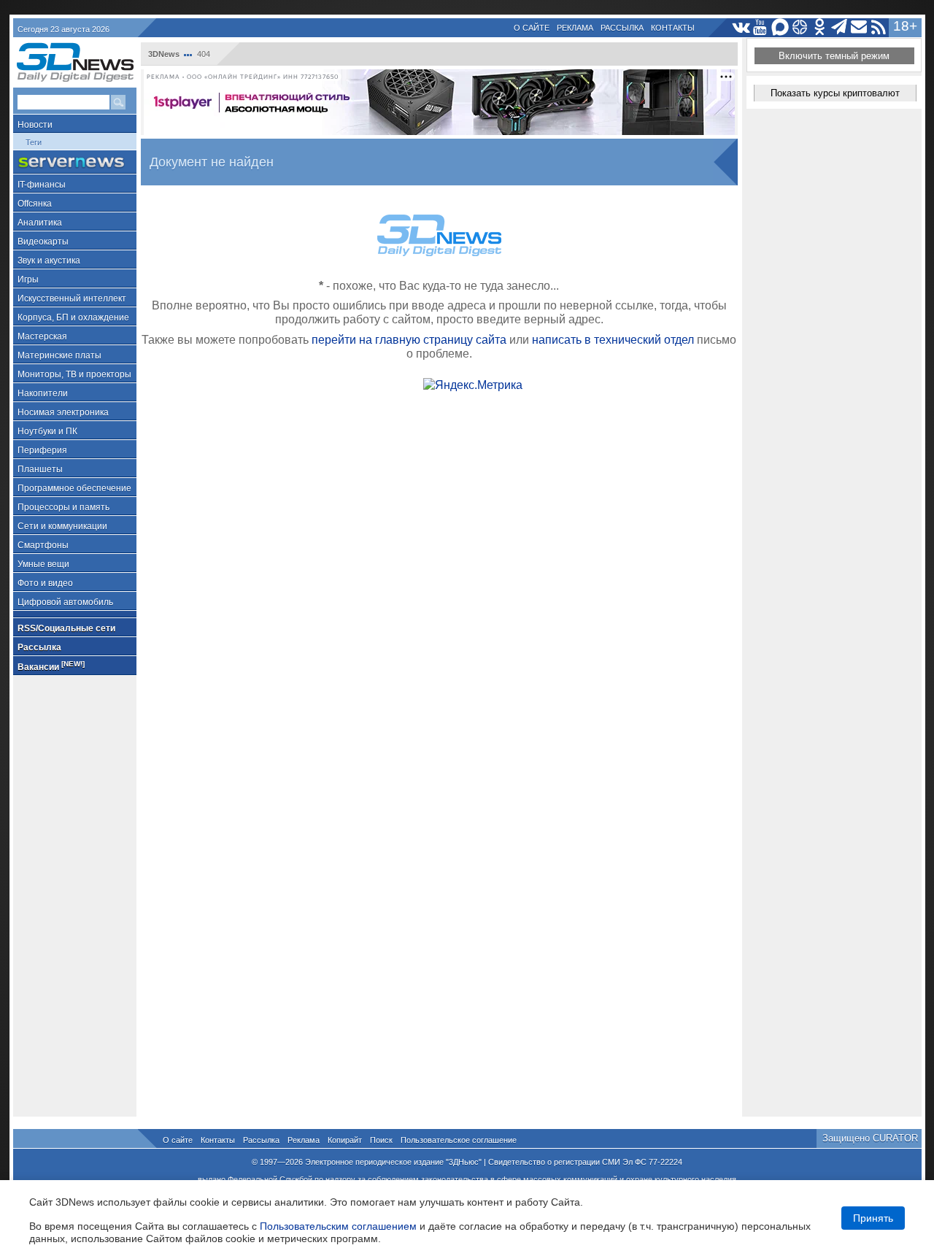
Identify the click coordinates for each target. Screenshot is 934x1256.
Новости (35, 125)
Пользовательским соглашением (338, 1226)
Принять (873, 1218)
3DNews (164, 54)
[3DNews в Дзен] (800, 27)
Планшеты (40, 469)
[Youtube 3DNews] (761, 27)
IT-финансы (42, 185)
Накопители (43, 393)
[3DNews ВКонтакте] (741, 27)
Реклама (575, 27)
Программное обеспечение (74, 488)
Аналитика (40, 222)
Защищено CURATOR (870, 1138)
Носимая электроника (63, 412)
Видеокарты (43, 241)
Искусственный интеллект (72, 298)
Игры (28, 279)
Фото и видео (45, 583)
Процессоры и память (63, 507)
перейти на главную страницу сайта (409, 340)
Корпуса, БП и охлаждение (73, 317)
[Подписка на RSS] (879, 27)
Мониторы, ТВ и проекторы (74, 374)
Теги (34, 142)
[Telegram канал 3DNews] (839, 27)
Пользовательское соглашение (459, 1140)
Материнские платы (59, 355)
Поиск (381, 1140)
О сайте (531, 27)
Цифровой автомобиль (65, 602)
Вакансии (51, 666)
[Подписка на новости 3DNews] (859, 27)
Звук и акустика (49, 260)
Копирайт (345, 1140)
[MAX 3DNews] (780, 27)
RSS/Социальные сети (66, 628)
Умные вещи (43, 564)
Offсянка (35, 204)
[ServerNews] (74, 162)
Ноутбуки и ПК (47, 431)
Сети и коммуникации (62, 526)
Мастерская (42, 336)
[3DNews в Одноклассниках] (820, 27)
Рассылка (622, 27)
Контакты (673, 27)
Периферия (42, 450)
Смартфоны (43, 545)
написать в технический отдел (613, 340)
